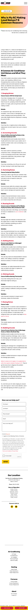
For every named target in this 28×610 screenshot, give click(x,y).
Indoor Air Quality (14, 560)
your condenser (20, 211)
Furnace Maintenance (14, 583)
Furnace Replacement (14, 584)
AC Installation (14, 557)
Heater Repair (14, 569)
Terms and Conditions (7, 451)
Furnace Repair (14, 581)
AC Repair (14, 554)
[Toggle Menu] (25, 3)
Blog (5, 14)
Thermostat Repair (14, 558)
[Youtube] (16, 506)
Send (5, 462)
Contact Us (14, 595)
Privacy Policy (15, 451)
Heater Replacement (14, 572)
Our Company (14, 593)
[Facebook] (12, 506)
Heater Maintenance (14, 571)
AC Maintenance (14, 555)
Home (2, 14)
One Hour (5, 3)
